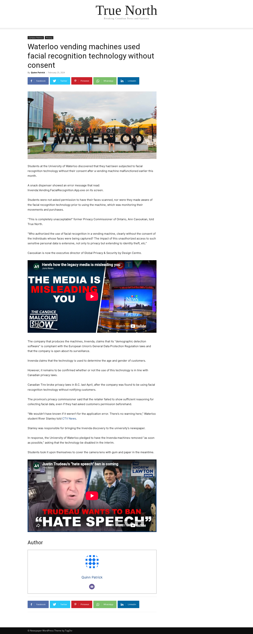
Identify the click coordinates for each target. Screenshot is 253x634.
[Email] (92, 586)
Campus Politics (36, 37)
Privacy (49, 37)
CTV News (68, 418)
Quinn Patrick (38, 72)
